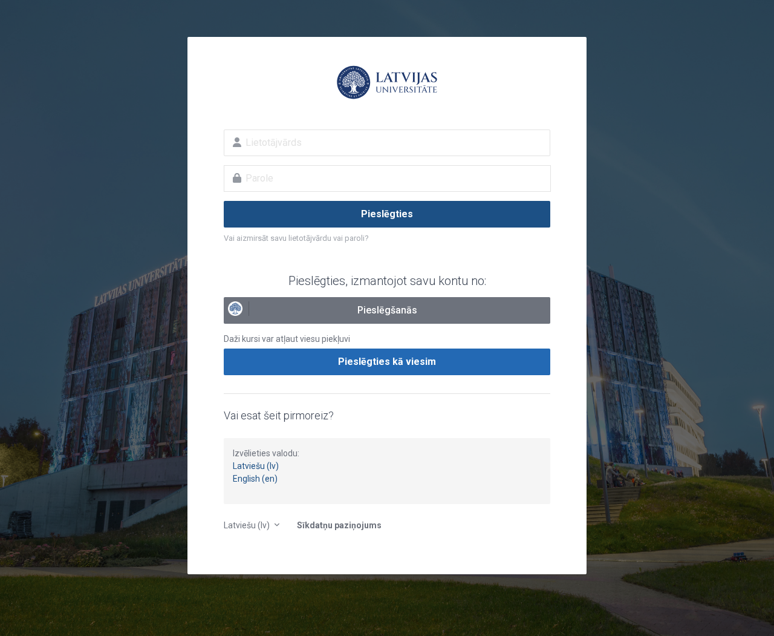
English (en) (255, 479)
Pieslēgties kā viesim (387, 361)
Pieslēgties (387, 214)
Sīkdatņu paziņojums (339, 525)
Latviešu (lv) (256, 466)
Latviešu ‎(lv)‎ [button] (248, 525)
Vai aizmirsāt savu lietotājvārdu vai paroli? (296, 238)
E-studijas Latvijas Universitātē (387, 82)
